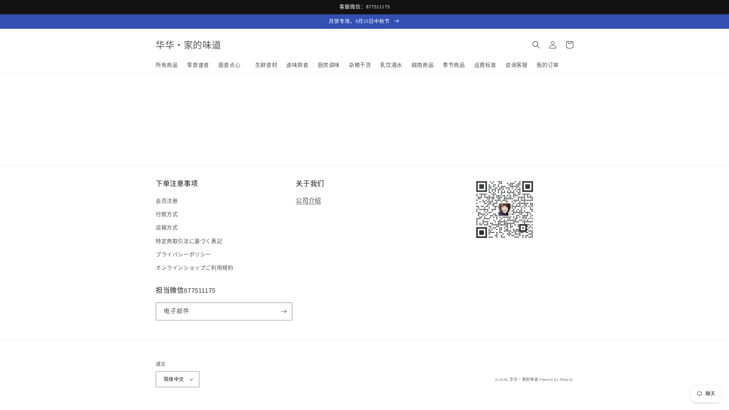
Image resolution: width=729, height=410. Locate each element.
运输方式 (167, 227)
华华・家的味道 (524, 379)
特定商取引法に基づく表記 (189, 241)
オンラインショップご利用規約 (194, 267)
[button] (536, 44)
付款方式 (167, 214)
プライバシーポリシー (183, 254)
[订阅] (283, 311)
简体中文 (174, 379)
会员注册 (167, 200)
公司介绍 (308, 201)
